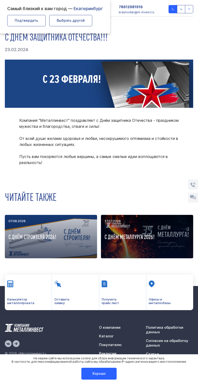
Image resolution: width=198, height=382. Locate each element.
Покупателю (110, 344)
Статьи (152, 354)
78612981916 (131, 7)
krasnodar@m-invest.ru (136, 12)
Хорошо (99, 373)
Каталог (106, 336)
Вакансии (107, 353)
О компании (109, 327)
